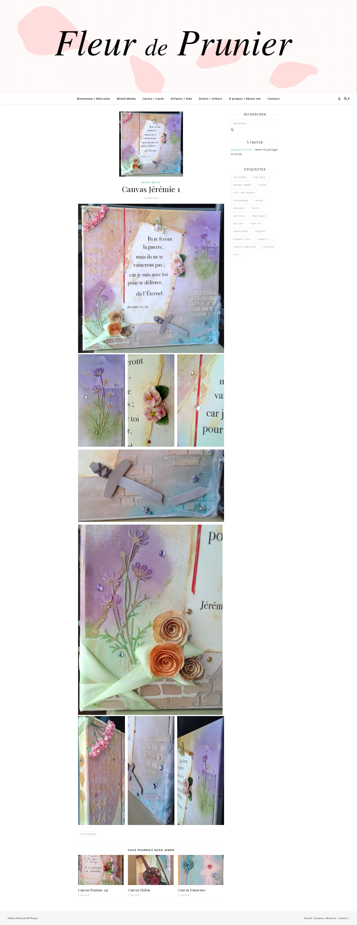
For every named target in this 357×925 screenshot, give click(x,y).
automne (240, 177)
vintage (269, 246)
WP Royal (32, 918)
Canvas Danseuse (192, 890)
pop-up (256, 223)
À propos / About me (245, 98)
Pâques (260, 231)
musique (240, 216)
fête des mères (244, 192)
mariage (239, 208)
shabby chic (242, 239)
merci (256, 208)
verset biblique (88, 834)
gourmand (241, 200)
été (236, 254)
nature (239, 223)
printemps (241, 231)
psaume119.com (241, 149)
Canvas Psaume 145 (93, 890)
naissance (260, 216)
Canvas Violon (139, 890)
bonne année (243, 184)
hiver (259, 200)
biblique (259, 177)
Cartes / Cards (153, 98)
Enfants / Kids (181, 98)
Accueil (308, 918)
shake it (264, 239)
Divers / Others (210, 98)
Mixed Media (126, 98)
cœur (262, 184)
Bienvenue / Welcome (93, 98)
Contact (274, 98)
